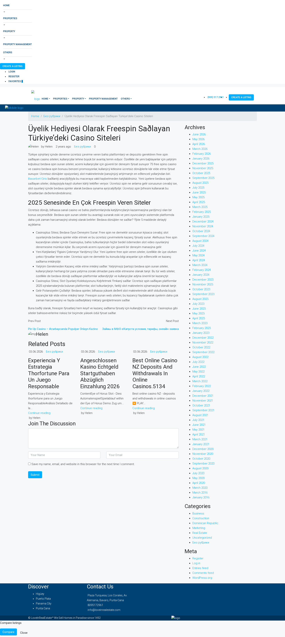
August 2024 (200, 241)
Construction (200, 518)
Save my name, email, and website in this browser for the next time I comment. (83, 464)
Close (24, 632)
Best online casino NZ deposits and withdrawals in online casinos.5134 (154, 373)
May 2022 (198, 371)
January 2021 (200, 444)
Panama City (43, 603)
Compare (8, 632)
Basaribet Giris (37, 178)
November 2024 (202, 226)
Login (12, 71)
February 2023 (201, 328)
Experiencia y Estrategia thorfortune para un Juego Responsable (48, 373)
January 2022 (200, 391)
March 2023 (199, 323)
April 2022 (198, 376)
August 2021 (200, 415)
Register (14, 76)
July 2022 (198, 362)
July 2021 (198, 420)
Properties (10, 18)
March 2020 (199, 487)
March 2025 (199, 207)
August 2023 (200, 299)
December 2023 (202, 279)
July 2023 (198, 304)
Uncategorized (202, 537)
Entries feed (200, 568)
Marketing (198, 528)
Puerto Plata (43, 598)
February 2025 (201, 212)
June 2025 (199, 192)
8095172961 (95, 605)
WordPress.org (202, 577)
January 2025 (200, 216)
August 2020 (200, 468)
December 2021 (202, 395)
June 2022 (199, 366)
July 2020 (198, 473)
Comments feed (203, 573)
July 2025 (198, 187)
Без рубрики (51, 116)
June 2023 (199, 308)
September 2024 (203, 236)
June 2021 (199, 425)
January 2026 (200, 158)
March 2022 (199, 381)
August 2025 (200, 183)
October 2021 (201, 405)
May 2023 (198, 313)
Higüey (40, 593)
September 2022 (203, 352)
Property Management (17, 44)
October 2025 (201, 173)
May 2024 (198, 255)
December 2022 (202, 337)
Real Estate (199, 533)
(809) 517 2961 (215, 97)
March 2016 (199, 492)
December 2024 (202, 221)
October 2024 (201, 231)
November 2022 (202, 342)
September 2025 (203, 178)
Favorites (16, 81)
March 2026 (199, 149)
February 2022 (201, 386)
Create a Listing (12, 66)
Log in (196, 563)
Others (7, 52)
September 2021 (203, 410)
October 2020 (201, 458)
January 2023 (200, 333)
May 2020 (198, 478)
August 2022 (200, 357)
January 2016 (200, 497)
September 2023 (203, 294)
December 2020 (202, 449)
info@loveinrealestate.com (104, 609)
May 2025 (198, 197)
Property (9, 31)
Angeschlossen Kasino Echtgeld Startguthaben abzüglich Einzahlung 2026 (100, 373)
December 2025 (202, 163)
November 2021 (202, 400)
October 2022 (201, 347)
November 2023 (202, 284)
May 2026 (198, 139)
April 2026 (198, 144)
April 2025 (198, 202)
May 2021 (198, 429)
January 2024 (200, 274)
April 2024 (198, 260)
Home (6, 5)
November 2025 (202, 168)
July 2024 (198, 245)
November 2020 (202, 454)
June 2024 (199, 250)
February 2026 (201, 153)
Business (198, 513)
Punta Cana (43, 608)
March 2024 (199, 265)
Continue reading (39, 413)
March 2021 (199, 439)
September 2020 (203, 463)
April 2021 (198, 434)
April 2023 (198, 318)
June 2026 (199, 134)
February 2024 (201, 270)
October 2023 (201, 289)
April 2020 (198, 483)
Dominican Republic (205, 523)
